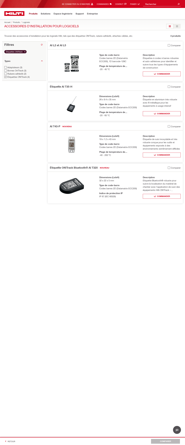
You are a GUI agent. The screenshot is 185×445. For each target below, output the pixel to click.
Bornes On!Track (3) (16, 70)
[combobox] (162, 4)
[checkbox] (174, 45)
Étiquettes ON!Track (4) (18, 77)
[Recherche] (178, 4)
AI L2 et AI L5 (58, 45)
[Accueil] (14, 13)
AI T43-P (55, 126)
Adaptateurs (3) (14, 67)
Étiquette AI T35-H (61, 86)
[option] (169, 26)
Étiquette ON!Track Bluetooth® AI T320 (74, 167)
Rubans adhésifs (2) (16, 73)
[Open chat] (177, 430)
